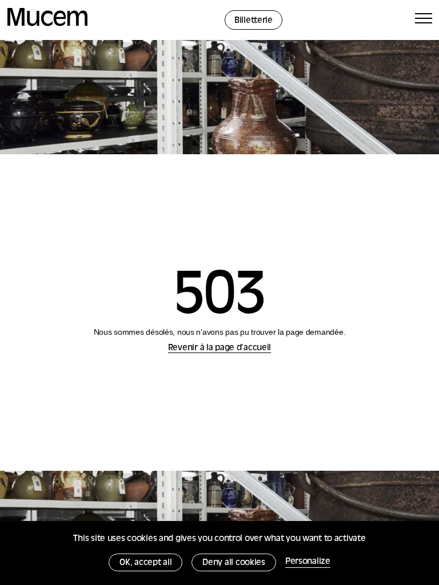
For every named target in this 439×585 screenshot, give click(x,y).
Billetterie (253, 21)
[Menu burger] (423, 20)
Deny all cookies (233, 563)
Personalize (307, 562)
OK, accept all (145, 563)
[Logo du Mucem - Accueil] (47, 24)
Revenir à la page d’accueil (219, 348)
